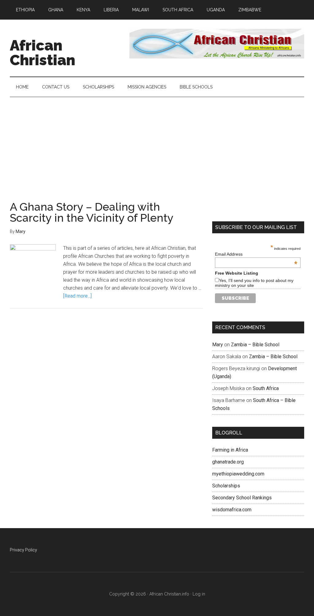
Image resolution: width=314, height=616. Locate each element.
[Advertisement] (157, 143)
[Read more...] (77, 296)
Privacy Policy (23, 549)
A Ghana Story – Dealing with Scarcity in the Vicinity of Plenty (92, 212)
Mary (217, 344)
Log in (199, 594)
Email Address (256, 254)
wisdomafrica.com (231, 510)
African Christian (42, 53)
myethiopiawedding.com (238, 474)
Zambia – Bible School (255, 344)
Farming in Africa (230, 450)
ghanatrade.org (228, 462)
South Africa (266, 388)
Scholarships (226, 486)
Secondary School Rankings (242, 498)
